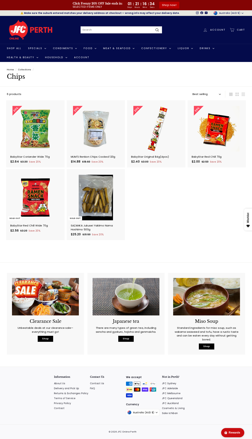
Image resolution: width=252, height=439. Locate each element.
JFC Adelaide (170, 388)
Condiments (63, 48)
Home (10, 69)
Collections (24, 69)
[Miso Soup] (206, 296)
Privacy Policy (62, 403)
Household (55, 57)
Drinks (206, 48)
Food (89, 48)
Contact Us (97, 383)
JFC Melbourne (171, 393)
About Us (59, 383)
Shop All (14, 48)
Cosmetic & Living (173, 408)
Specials (35, 48)
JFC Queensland (172, 398)
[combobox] (121, 29)
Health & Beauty (21, 57)
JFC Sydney (169, 383)
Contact (59, 408)
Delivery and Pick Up (66, 388)
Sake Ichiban (170, 413)
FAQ (92, 388)
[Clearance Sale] (45, 296)
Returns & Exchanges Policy (71, 393)
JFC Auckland (170, 403)
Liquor (184, 48)
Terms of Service (64, 398)
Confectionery (154, 48)
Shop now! (169, 5)
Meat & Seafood (117, 48)
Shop (45, 338)
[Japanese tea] (126, 296)
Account (81, 57)
